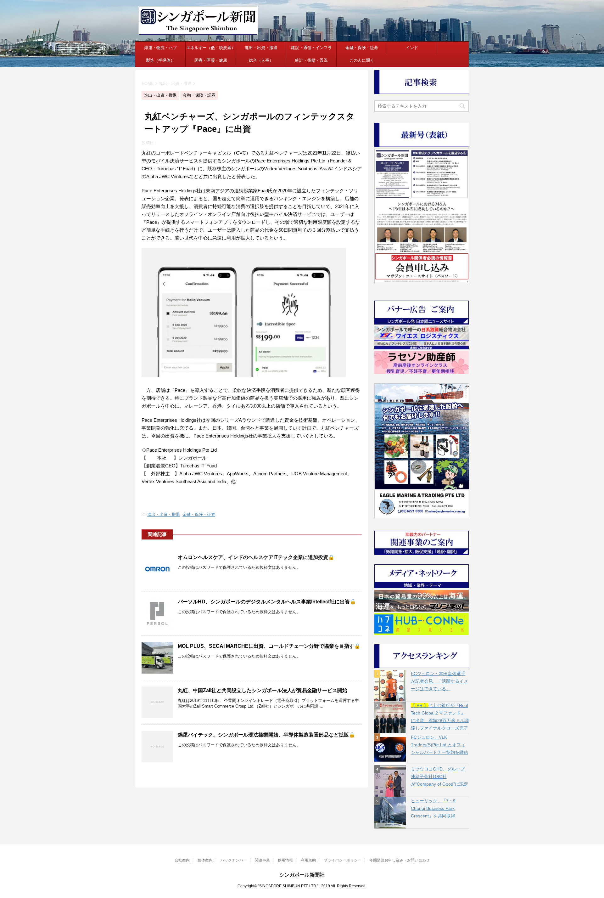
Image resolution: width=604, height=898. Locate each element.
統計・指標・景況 (311, 60)
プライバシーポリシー (342, 860)
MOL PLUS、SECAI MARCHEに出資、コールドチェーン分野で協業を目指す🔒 (269, 646)
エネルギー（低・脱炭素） (210, 47)
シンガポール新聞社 (302, 875)
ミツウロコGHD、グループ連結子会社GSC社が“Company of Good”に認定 (439, 776)
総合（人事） (261, 60)
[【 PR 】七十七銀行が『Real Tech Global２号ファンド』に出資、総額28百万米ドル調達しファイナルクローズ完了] (390, 717)
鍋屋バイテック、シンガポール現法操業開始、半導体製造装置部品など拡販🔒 (266, 734)
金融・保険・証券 (361, 47)
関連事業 (262, 860)
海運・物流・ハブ (160, 47)
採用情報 (285, 860)
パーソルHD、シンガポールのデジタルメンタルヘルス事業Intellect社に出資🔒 (267, 601)
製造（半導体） (160, 60)
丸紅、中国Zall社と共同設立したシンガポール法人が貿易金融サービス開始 (262, 690)
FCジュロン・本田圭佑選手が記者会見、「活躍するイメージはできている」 (439, 681)
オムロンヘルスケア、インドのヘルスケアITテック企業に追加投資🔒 (256, 557)
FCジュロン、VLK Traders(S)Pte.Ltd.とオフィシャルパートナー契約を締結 (439, 745)
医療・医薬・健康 (210, 60)
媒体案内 (205, 860)
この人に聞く (362, 60)
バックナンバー (234, 860)
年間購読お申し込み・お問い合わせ (399, 860)
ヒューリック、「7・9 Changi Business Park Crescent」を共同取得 (433, 808)
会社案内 (182, 860)
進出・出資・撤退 (261, 47)
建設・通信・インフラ (311, 47)
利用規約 (308, 860)
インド (412, 47)
